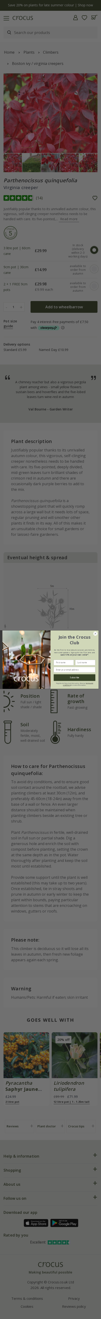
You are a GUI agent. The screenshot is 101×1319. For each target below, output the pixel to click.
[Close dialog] (95, 633)
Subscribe (74, 677)
